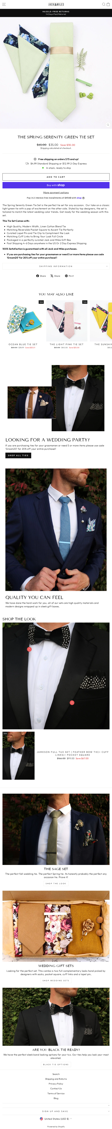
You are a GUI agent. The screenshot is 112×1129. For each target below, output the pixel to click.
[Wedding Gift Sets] (56, 926)
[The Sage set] (56, 829)
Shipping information (56, 266)
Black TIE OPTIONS (56, 1064)
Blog (56, 1098)
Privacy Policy (56, 1083)
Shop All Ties (18, 455)
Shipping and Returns (56, 1078)
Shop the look (56, 883)
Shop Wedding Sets (56, 980)
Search (56, 1074)
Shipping (44, 148)
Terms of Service (56, 1093)
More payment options (56, 192)
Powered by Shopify (56, 1126)
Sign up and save (55, 1111)
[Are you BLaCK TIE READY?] (56, 1017)
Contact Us (56, 1088)
